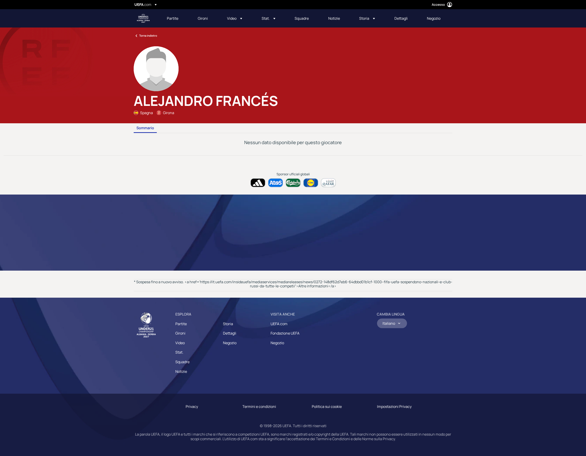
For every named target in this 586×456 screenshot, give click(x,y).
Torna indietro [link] (148, 36)
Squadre (182, 361)
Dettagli (229, 333)
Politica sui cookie (327, 406)
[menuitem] (176, 18)
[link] (172, 18)
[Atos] (275, 182)
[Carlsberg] (293, 182)
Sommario (145, 128)
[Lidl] (310, 182)
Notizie (181, 371)
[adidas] (257, 182)
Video (180, 342)
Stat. (179, 352)
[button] (234, 18)
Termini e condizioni (259, 406)
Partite (181, 323)
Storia (228, 323)
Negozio (229, 342)
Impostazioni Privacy (394, 406)
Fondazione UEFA (285, 333)
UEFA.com (279, 323)
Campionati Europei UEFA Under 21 (143, 18)
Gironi (180, 333)
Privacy (192, 406)
